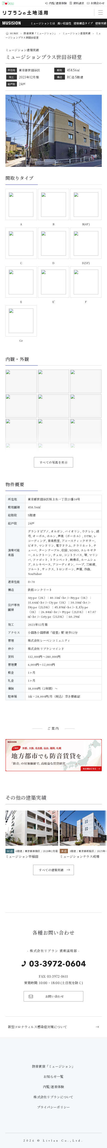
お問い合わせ (54, 996)
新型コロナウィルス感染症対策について (37, 1026)
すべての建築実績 (51, 870)
